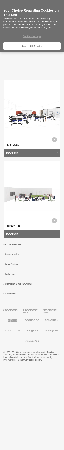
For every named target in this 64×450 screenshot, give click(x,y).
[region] (32, 26)
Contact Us (10, 294)
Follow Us (10, 274)
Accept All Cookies (32, 46)
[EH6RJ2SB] (32, 114)
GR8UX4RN (13, 225)
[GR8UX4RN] (32, 195)
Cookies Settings (32, 36)
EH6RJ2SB (13, 144)
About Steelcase (13, 244)
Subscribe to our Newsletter (18, 284)
